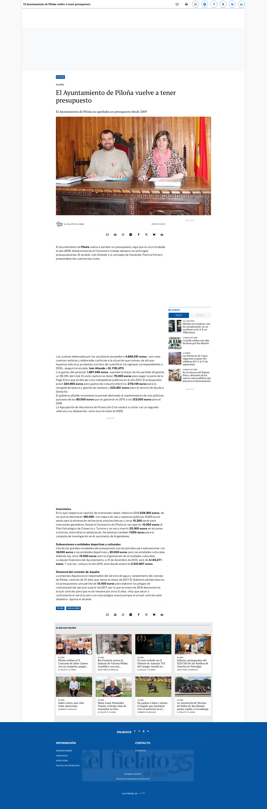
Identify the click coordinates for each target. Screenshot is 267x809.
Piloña (60, 77)
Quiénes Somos (64, 751)
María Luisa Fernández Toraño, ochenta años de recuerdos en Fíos (112, 706)
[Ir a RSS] (148, 731)
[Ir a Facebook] (135, 731)
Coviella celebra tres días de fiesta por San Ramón (196, 342)
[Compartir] (195, 4)
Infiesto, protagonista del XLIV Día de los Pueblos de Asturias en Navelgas (192, 663)
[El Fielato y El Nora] (59, 224)
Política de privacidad (68, 765)
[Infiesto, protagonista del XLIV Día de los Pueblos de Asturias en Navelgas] (193, 644)
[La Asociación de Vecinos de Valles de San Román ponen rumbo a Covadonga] (193, 687)
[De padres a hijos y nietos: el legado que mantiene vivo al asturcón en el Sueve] (153, 687)
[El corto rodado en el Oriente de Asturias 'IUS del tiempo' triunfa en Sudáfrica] (153, 644)
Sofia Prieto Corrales (108, 670)
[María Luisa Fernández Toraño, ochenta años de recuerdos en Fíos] (114, 687)
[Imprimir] (186, 4)
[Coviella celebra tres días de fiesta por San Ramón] (175, 343)
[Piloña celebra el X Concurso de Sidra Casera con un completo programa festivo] (74, 644)
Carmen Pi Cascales (67, 709)
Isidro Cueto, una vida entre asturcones (71, 704)
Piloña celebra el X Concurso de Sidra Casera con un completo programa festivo (74, 665)
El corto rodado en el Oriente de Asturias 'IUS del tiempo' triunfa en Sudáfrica (151, 665)
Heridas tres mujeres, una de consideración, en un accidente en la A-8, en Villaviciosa (196, 328)
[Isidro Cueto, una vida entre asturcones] (74, 687)
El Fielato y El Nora (74, 224)
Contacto (140, 751)
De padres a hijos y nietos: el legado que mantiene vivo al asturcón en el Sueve (152, 707)
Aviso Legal (62, 760)
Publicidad (62, 756)
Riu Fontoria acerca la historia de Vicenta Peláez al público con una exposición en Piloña (113, 665)
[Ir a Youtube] (143, 731)
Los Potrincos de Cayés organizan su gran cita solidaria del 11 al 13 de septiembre (195, 360)
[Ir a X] (139, 731)
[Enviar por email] (177, 4)
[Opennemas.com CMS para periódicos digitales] (133, 793)
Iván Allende (73, 608)
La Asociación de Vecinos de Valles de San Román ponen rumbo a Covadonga (192, 706)
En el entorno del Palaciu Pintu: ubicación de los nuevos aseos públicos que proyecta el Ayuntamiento (197, 376)
